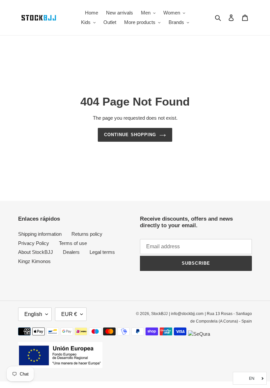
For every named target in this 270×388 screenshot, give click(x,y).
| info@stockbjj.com (186, 313)
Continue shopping (130, 134)
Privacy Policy (33, 243)
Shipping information (40, 234)
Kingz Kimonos (34, 261)
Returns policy (86, 234)
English (33, 314)
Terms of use (73, 243)
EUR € (69, 314)
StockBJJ (159, 313)
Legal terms (102, 252)
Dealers (71, 252)
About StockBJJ (35, 252)
